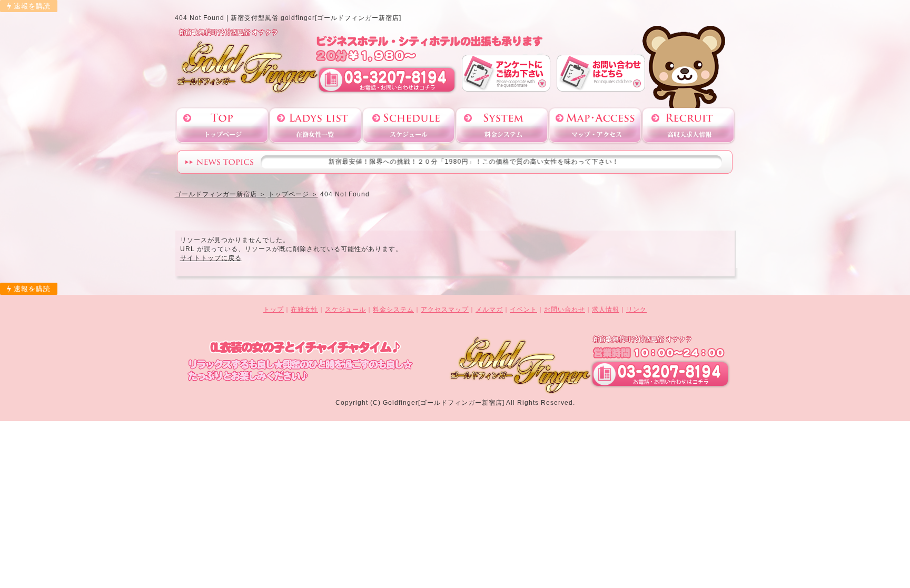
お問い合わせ (601, 73)
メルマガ (489, 309)
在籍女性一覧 (315, 125)
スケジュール (408, 125)
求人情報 (605, 309)
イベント (523, 309)
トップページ (222, 125)
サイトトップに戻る (211, 258)
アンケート (506, 73)
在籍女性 (304, 309)
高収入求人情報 (688, 125)
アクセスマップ (595, 125)
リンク (636, 309)
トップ (273, 309)
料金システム (502, 125)
